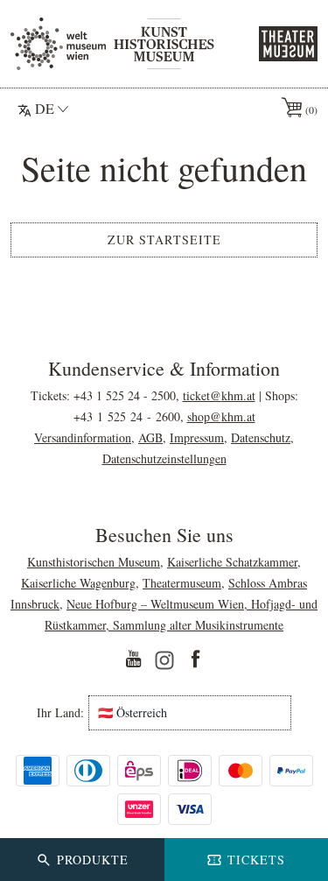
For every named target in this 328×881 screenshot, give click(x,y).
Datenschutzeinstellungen (164, 458)
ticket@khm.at (219, 395)
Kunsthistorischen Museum (93, 561)
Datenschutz (260, 437)
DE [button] (44, 108)
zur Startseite (164, 239)
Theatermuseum (182, 582)
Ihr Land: (60, 713)
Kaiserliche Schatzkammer (232, 561)
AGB (150, 437)
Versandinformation (82, 437)
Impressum (197, 437)
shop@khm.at (221, 416)
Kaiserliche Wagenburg (78, 582)
